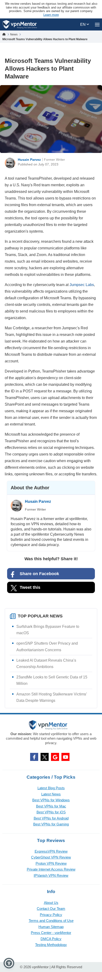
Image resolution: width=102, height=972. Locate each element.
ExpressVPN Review (51, 851)
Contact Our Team (51, 909)
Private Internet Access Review (51, 869)
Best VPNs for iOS (51, 812)
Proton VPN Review (51, 863)
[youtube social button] (65, 757)
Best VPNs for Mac (51, 806)
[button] (9, 963)
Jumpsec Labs (82, 285)
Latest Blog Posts (51, 788)
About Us (51, 903)
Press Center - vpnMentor (51, 933)
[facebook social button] (34, 757)
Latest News (51, 794)
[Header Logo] (19, 24)
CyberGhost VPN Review (51, 857)
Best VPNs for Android (51, 818)
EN (83, 24)
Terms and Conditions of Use (51, 921)
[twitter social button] (45, 757)
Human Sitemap (51, 927)
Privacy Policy (51, 915)
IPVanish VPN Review (51, 875)
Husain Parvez (29, 159)
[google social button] (55, 757)
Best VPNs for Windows (51, 800)
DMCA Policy (51, 939)
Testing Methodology (51, 945)
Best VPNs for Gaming (51, 824)
